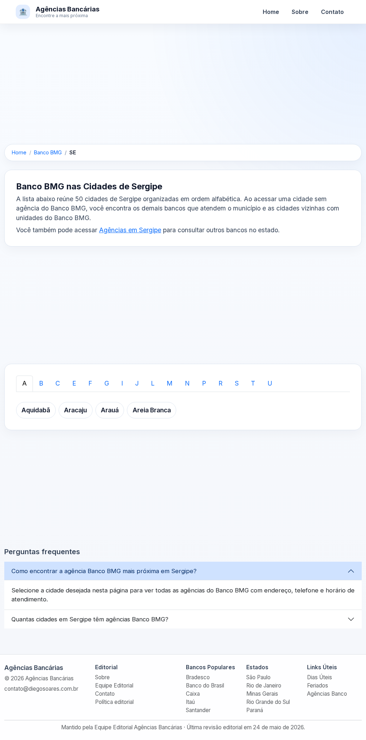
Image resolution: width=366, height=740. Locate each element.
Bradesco (198, 677)
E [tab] (74, 383)
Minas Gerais (262, 693)
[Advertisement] (183, 91)
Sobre (300, 11)
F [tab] (90, 383)
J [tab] (137, 383)
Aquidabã (35, 410)
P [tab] (204, 383)
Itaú (190, 702)
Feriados (317, 685)
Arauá (110, 410)
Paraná (254, 710)
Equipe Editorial (114, 685)
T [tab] (253, 383)
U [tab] (269, 383)
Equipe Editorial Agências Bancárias (138, 727)
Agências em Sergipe (130, 230)
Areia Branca (152, 410)
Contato (332, 11)
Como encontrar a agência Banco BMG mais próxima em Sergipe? (104, 571)
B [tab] (41, 383)
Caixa (193, 693)
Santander (198, 710)
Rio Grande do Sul (268, 702)
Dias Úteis (319, 677)
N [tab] (187, 383)
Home (271, 11)
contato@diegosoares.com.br (41, 688)
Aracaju (75, 410)
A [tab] (24, 383)
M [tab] (170, 383)
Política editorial (114, 702)
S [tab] (237, 383)
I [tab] (122, 383)
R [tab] (220, 383)
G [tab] (106, 383)
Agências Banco (327, 693)
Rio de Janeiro (263, 685)
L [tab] (152, 383)
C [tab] (57, 383)
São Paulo (258, 677)
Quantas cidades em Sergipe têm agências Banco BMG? (89, 619)
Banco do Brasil (205, 685)
